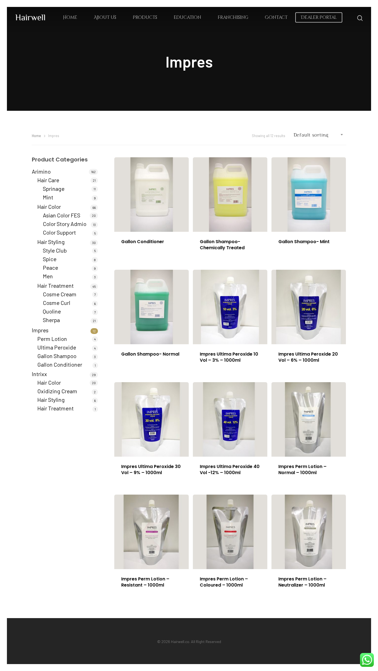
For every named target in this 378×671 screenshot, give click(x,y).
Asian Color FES (61, 215)
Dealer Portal (319, 17)
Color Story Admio (64, 223)
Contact (276, 17)
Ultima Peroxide (56, 347)
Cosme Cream (59, 294)
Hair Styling (51, 241)
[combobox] (318, 135)
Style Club (55, 250)
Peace (50, 267)
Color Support (59, 232)
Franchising (233, 17)
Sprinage (53, 188)
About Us (105, 17)
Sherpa (51, 320)
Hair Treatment (55, 285)
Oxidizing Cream (57, 391)
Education (187, 17)
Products (145, 17)
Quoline (52, 311)
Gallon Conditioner (59, 364)
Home (70, 17)
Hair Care (48, 180)
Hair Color (49, 206)
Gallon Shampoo (56, 356)
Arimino (41, 171)
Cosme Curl (56, 302)
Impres (40, 330)
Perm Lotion (52, 338)
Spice (49, 259)
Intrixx (39, 374)
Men (48, 276)
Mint (48, 197)
